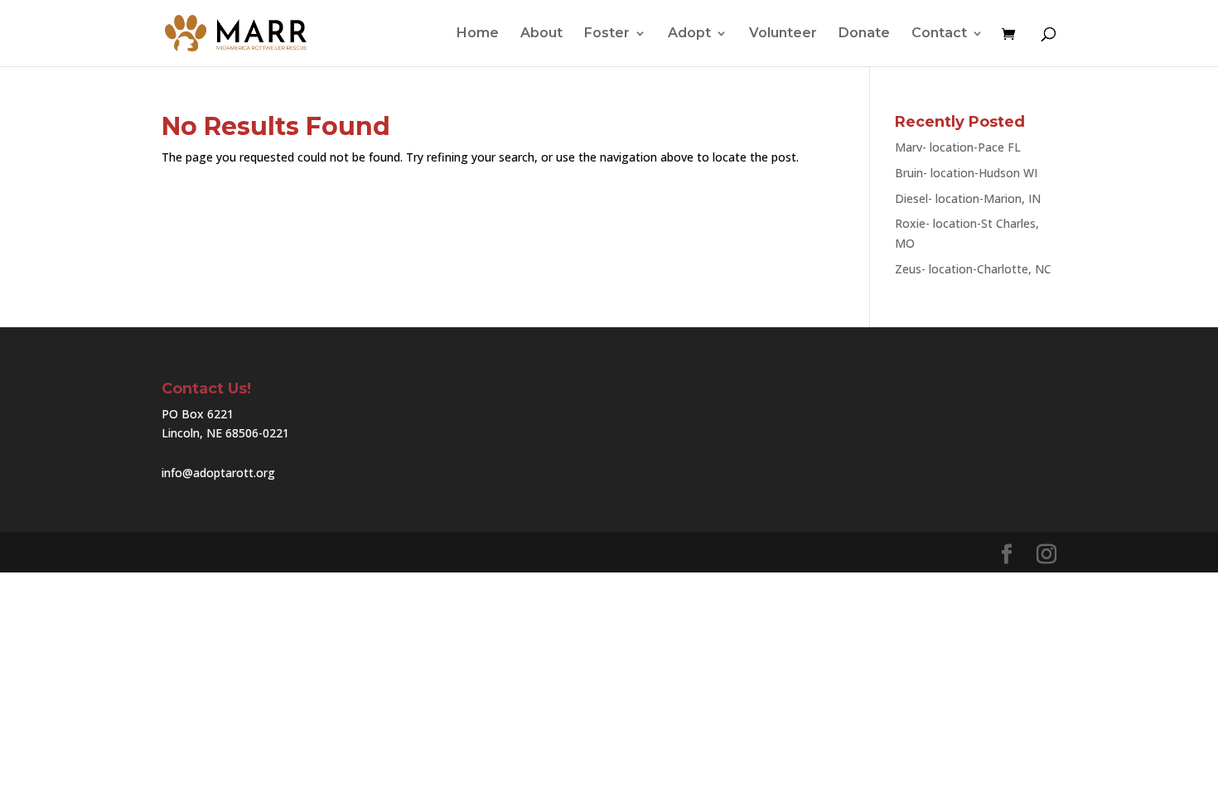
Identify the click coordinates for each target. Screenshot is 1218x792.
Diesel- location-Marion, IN (968, 198)
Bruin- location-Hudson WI (966, 173)
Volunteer (783, 34)
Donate (864, 34)
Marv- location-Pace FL (958, 147)
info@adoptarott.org (218, 473)
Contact (939, 34)
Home (478, 34)
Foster (607, 34)
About (541, 34)
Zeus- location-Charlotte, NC (973, 269)
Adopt (689, 34)
